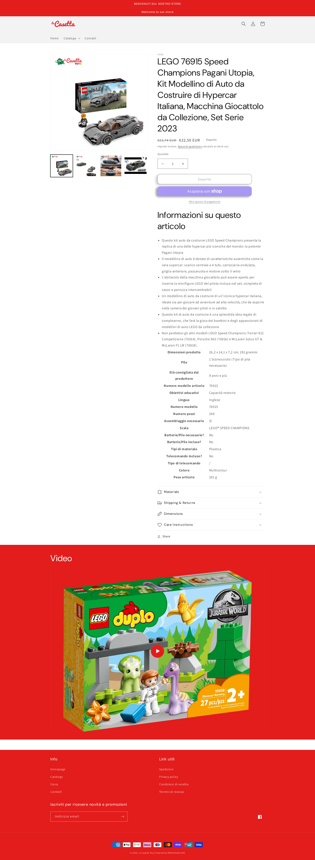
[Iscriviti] (122, 816)
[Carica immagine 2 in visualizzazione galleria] (86, 166)
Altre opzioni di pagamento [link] (204, 201)
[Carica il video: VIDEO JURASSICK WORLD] (157, 651)
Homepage (57, 769)
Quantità (163, 154)
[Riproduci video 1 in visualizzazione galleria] (135, 166)
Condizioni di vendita (174, 784)
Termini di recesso (171, 792)
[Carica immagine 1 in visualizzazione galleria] (61, 166)
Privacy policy (168, 777)
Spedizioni (166, 769)
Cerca (54, 784)
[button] (71, 38)
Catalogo (56, 777)
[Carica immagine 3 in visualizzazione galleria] (111, 166)
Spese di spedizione (190, 146)
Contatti (56, 792)
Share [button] (166, 536)
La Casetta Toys (146, 852)
